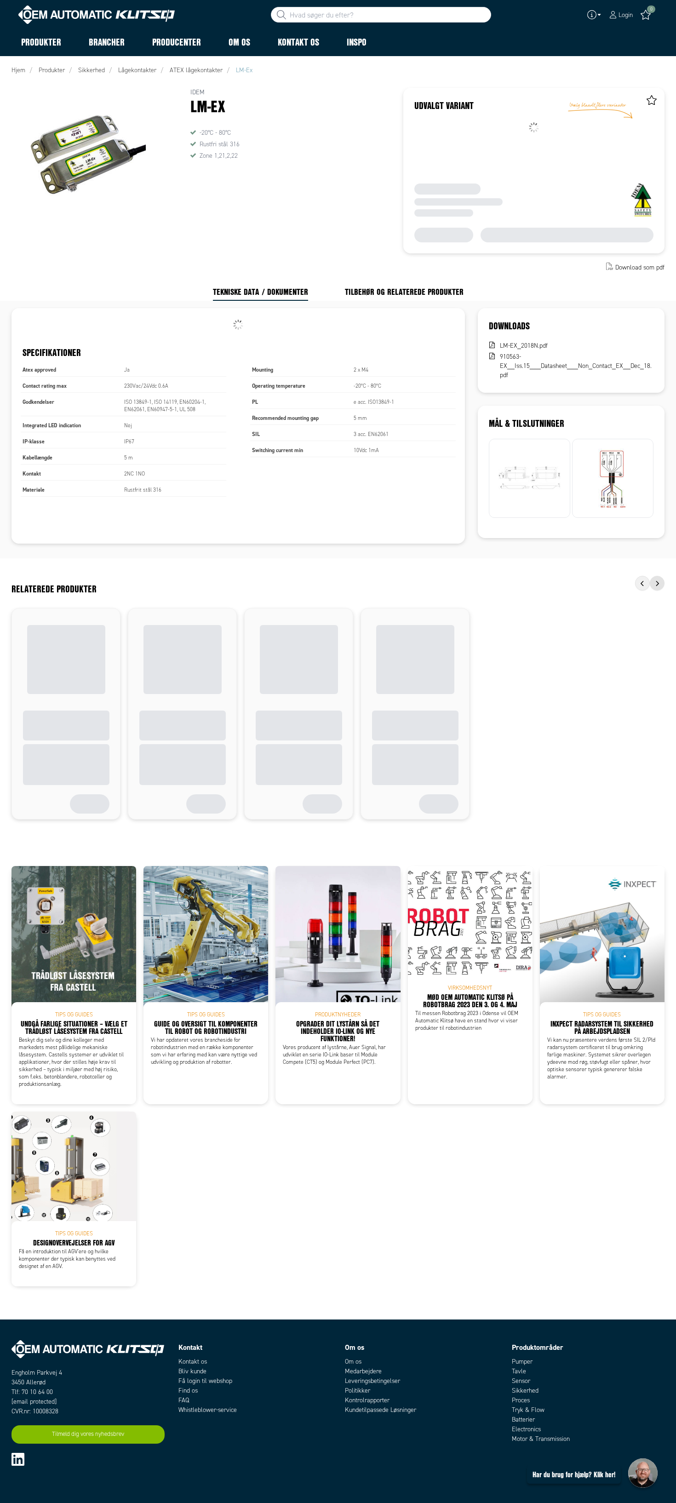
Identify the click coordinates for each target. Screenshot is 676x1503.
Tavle (519, 1371)
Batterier (523, 1419)
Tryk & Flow (528, 1410)
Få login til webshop (205, 1381)
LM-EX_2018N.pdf (524, 346)
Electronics (526, 1429)
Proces (521, 1400)
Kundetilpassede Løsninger (380, 1410)
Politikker (357, 1390)
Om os (353, 1361)
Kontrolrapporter (367, 1400)
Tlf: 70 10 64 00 (32, 1392)
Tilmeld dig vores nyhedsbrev (88, 1434)
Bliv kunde (192, 1371)
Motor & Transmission (541, 1439)
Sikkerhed (525, 1390)
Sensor (521, 1381)
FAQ (183, 1400)
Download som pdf (640, 267)
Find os (188, 1390)
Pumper (522, 1361)
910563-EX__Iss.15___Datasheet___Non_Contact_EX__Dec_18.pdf (576, 366)
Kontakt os (192, 1361)
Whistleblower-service (207, 1410)
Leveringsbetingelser (372, 1381)
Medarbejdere (363, 1371)
